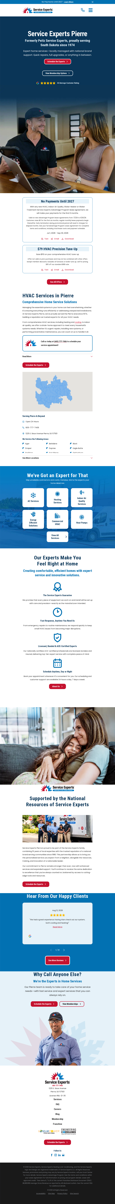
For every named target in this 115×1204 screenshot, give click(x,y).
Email (56, 238)
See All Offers (56, 282)
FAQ (57, 1104)
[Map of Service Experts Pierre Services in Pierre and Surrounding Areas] (57, 391)
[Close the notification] (92, 2)
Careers (57, 1109)
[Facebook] (51, 1155)
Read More (57, 927)
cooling (78, 322)
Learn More (68, 2)
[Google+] (63, 1155)
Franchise (57, 1124)
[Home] (37, 10)
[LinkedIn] (59, 1155)
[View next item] (64, 950)
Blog (57, 1114)
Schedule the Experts (56, 61)
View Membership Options (56, 73)
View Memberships (70, 1004)
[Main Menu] (91, 10)
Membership (57, 1119)
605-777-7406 (32, 427)
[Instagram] (55, 1155)
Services (58, 1099)
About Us (56, 686)
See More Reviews (56, 960)
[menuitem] (40, 1193)
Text (46, 238)
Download (69, 238)
